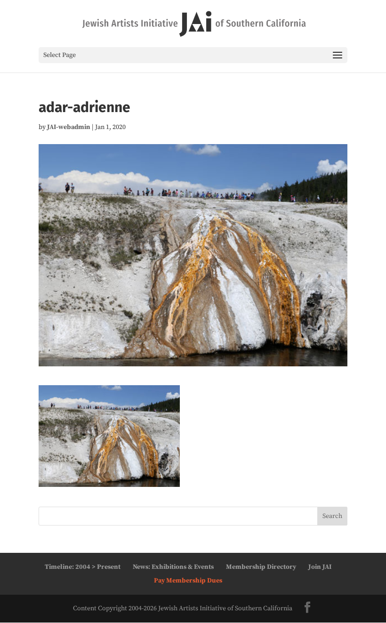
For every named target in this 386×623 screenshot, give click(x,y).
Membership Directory (261, 567)
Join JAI (319, 567)
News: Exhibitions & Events (173, 567)
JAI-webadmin (68, 127)
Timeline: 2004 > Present (83, 567)
